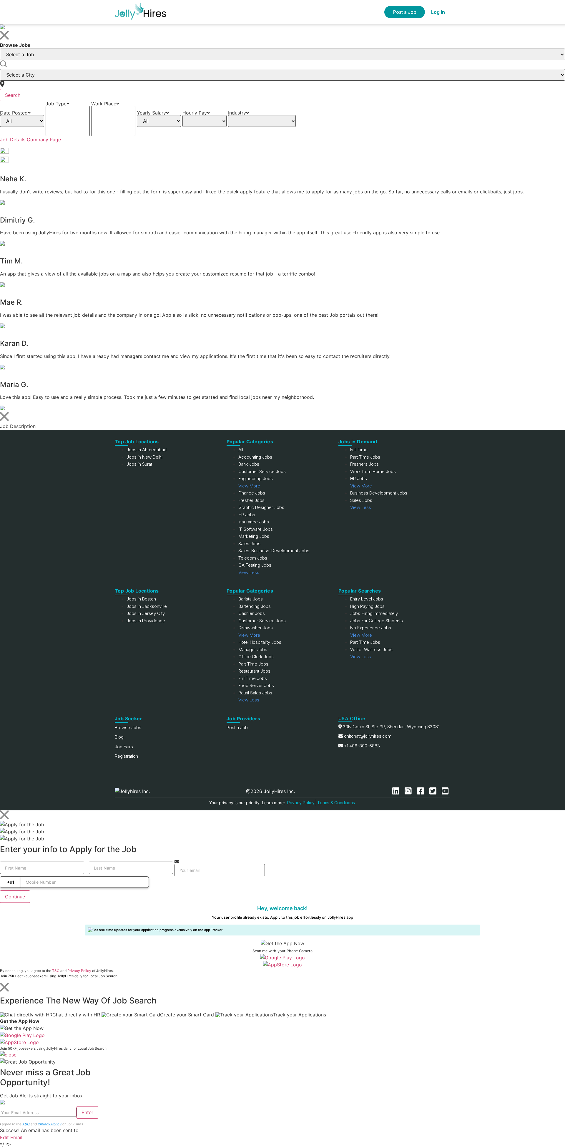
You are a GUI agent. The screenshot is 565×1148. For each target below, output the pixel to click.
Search (12, 95)
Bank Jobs (248, 464)
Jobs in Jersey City (146, 613)
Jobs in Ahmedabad (147, 449)
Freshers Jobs (364, 464)
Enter (87, 1112)
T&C (55, 970)
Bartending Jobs (254, 606)
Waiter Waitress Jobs (371, 649)
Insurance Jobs (253, 522)
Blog (119, 737)
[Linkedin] (397, 791)
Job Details (12, 139)
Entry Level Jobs (366, 599)
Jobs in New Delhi (144, 457)
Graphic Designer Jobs (261, 507)
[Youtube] (445, 791)
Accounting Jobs (255, 457)
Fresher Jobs (251, 500)
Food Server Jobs (256, 685)
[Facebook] (421, 791)
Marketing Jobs (253, 536)
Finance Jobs (251, 493)
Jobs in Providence (146, 620)
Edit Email (11, 1137)
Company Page (44, 139)
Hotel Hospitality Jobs (259, 642)
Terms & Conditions (336, 802)
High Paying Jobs (367, 606)
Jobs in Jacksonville (147, 606)
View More (249, 486)
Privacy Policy (301, 802)
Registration (126, 756)
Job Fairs (124, 746)
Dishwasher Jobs (255, 628)
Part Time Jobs (365, 457)
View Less (248, 572)
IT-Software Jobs (255, 529)
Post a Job (404, 12)
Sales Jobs (249, 543)
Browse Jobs (128, 727)
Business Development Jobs (378, 493)
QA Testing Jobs (254, 565)
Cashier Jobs (251, 613)
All (240, 449)
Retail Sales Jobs (255, 693)
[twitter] (434, 791)
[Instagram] (409, 791)
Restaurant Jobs (254, 671)
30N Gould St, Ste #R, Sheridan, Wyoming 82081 (391, 726)
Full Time (359, 449)
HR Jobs (246, 514)
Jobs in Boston (141, 599)
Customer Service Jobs (262, 471)
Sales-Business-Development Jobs (273, 550)
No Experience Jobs (370, 628)
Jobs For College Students (376, 620)
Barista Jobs (250, 599)
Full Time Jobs (252, 678)
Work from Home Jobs (373, 471)
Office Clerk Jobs (256, 656)
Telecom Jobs (252, 558)
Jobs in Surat (139, 464)
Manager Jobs (252, 649)
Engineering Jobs (255, 478)
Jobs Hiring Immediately (374, 613)
